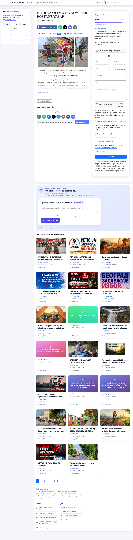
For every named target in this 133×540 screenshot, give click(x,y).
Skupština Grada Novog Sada (105, 134)
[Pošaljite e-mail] (70, 27)
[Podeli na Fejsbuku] (49, 117)
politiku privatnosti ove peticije (106, 148)
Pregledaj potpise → (101, 25)
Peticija (43, 34)
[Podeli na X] (65, 27)
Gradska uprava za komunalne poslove (108, 138)
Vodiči (38, 503)
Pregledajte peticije (41, 3)
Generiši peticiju (51, 220)
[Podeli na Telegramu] (58, 117)
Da (98, 151)
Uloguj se (100, 3)
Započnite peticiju (113, 3)
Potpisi (56, 34)
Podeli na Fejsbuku (48, 27)
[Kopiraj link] (75, 27)
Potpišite (111, 157)
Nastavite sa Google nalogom (109, 51)
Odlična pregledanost (74, 34)
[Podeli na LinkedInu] (68, 117)
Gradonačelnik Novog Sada (105, 141)
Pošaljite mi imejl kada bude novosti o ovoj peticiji (111, 121)
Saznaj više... (10, 20)
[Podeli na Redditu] (63, 117)
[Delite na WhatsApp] (60, 27)
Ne (104, 151)
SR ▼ (30, 2)
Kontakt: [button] (52, 3)
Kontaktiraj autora (45, 101)
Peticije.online (18, 3)
